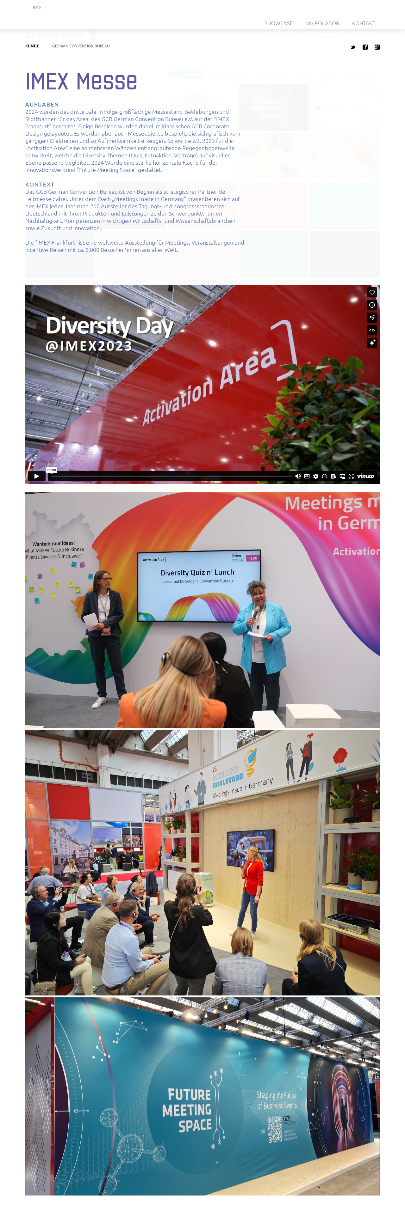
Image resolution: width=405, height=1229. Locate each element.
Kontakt (363, 23)
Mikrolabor (322, 23)
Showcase (279, 23)
